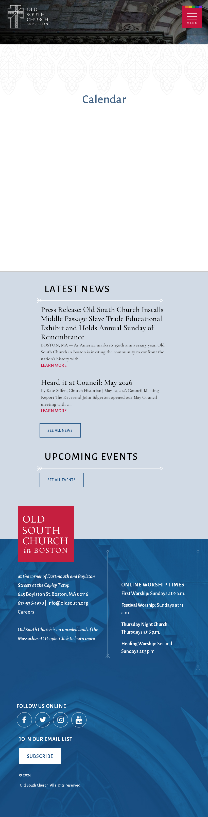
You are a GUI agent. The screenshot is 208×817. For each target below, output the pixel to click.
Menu (192, 17)
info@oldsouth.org (67, 603)
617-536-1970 (31, 603)
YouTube (79, 720)
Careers (26, 612)
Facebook (24, 720)
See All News (60, 430)
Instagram (61, 720)
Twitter (43, 720)
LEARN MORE (53, 365)
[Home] (50, 22)
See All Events (61, 480)
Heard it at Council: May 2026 (86, 382)
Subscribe (40, 756)
